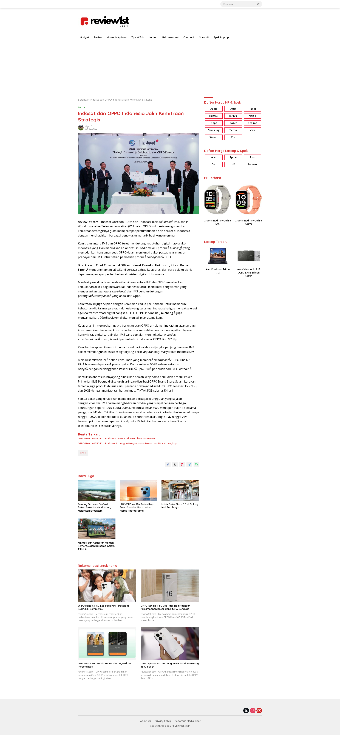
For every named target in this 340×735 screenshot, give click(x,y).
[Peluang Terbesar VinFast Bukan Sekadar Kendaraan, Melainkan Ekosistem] (96, 490)
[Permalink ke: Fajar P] (81, 127)
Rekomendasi (170, 37)
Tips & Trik (137, 37)
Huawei (213, 116)
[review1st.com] (104, 20)
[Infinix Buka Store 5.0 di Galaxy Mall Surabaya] (180, 490)
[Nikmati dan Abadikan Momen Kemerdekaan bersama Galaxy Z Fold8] (96, 529)
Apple (213, 109)
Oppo (214, 123)
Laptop (153, 37)
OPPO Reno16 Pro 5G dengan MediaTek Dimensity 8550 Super (170, 665)
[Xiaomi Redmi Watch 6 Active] (248, 199)
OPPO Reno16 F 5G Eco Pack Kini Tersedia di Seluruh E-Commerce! (116, 438)
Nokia (252, 116)
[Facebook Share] (168, 464)
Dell (214, 164)
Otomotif (188, 37)
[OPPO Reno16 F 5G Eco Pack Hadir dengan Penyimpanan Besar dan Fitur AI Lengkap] (170, 585)
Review (98, 37)
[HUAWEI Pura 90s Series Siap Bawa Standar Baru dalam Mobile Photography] (138, 490)
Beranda (83, 99)
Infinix (233, 116)
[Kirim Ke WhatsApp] (196, 464)
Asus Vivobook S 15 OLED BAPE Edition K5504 (248, 272)
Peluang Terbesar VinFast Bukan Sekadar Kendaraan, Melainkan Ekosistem (94, 507)
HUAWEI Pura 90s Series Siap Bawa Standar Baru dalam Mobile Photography (137, 507)
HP (233, 164)
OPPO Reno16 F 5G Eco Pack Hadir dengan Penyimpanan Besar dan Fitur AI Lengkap (127, 443)
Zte (233, 137)
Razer (233, 123)
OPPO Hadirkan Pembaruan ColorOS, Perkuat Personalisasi (105, 665)
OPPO (83, 453)
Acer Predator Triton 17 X (217, 271)
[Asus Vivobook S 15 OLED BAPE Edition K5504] (248, 256)
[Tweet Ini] (175, 464)
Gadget (84, 37)
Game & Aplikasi (116, 37)
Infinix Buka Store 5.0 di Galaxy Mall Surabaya (180, 506)
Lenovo (252, 164)
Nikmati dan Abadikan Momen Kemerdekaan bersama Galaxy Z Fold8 (96, 546)
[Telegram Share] (189, 464)
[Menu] (80, 4)
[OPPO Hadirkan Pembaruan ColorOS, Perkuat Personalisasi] (107, 643)
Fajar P (88, 126)
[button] (258, 4)
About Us (145, 721)
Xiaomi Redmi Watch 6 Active (248, 222)
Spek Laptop (221, 37)
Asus (233, 109)
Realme (252, 123)
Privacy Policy (163, 721)
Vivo (252, 130)
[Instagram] (253, 711)
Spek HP (204, 37)
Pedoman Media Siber (188, 721)
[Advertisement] (170, 67)
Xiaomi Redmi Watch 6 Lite (217, 222)
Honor (252, 109)
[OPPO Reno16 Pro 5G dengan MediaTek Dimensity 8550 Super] (170, 643)
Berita (81, 107)
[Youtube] (259, 711)
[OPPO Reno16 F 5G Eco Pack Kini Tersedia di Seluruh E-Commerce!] (107, 585)
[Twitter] (246, 711)
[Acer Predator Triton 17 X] (217, 256)
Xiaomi (213, 137)
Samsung (214, 130)
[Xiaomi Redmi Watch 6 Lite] (217, 199)
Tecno (233, 130)
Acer (214, 157)
